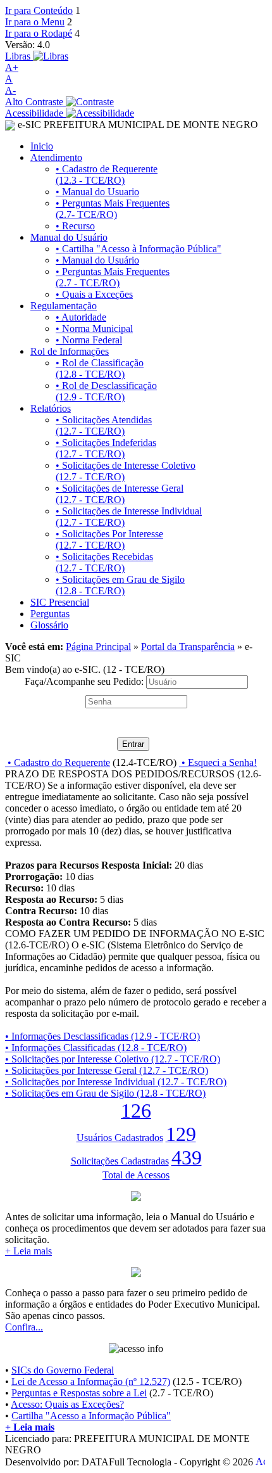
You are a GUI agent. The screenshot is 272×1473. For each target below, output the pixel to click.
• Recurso (75, 225)
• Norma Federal (89, 340)
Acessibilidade (35, 113)
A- (10, 90)
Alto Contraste (35, 101)
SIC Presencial (59, 602)
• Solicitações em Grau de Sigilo (120, 585)
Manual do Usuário (69, 237)
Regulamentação (63, 305)
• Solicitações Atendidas (104, 425)
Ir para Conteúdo (39, 10)
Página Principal (98, 646)
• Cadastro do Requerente (57, 762)
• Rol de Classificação (100, 368)
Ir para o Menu (35, 21)
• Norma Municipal (94, 328)
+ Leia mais (28, 1251)
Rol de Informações (69, 351)
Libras (19, 56)
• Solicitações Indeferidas (106, 448)
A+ (11, 67)
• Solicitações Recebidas (104, 562)
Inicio (41, 146)
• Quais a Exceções (94, 294)
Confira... (24, 1327)
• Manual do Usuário (97, 260)
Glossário (49, 625)
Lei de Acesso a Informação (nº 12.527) (90, 1381)
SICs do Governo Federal (62, 1370)
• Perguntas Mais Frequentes (113, 209)
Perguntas (50, 613)
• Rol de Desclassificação (106, 391)
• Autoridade (81, 317)
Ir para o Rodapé (38, 33)
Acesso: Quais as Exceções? (67, 1404)
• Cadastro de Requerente (107, 174)
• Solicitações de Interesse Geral (119, 494)
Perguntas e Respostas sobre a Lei (79, 1392)
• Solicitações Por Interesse (109, 539)
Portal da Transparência (188, 646)
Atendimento (56, 157)
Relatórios (50, 408)
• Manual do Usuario (97, 191)
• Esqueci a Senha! (218, 762)
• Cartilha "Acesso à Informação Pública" (138, 248)
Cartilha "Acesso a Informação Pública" (91, 1415)
